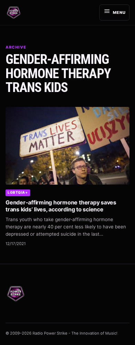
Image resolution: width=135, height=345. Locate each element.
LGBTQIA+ (18, 192)
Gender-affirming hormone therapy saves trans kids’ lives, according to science (61, 206)
